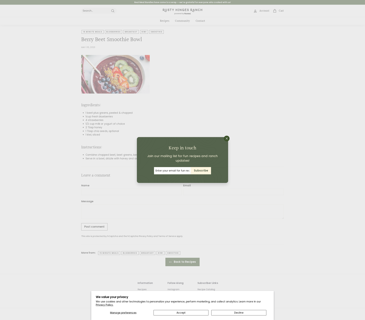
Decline (239, 312)
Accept (181, 312)
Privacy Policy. (104, 305)
